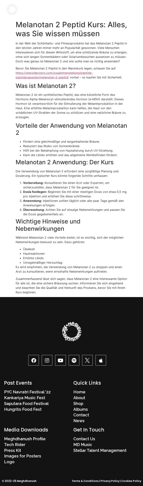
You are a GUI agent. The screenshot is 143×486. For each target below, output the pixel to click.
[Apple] (101, 360)
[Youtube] (60, 360)
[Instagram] (47, 360)
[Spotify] (74, 360)
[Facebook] (33, 360)
